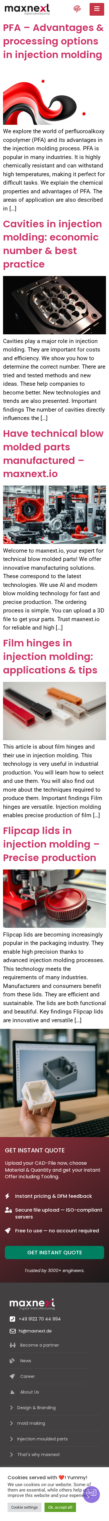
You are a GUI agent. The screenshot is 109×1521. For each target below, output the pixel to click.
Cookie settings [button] (24, 1507)
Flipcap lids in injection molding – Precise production (51, 844)
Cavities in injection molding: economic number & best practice (52, 244)
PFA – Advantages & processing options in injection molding (53, 41)
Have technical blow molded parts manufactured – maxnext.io (53, 453)
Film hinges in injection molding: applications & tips (50, 656)
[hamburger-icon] (97, 9)
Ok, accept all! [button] (60, 1507)
